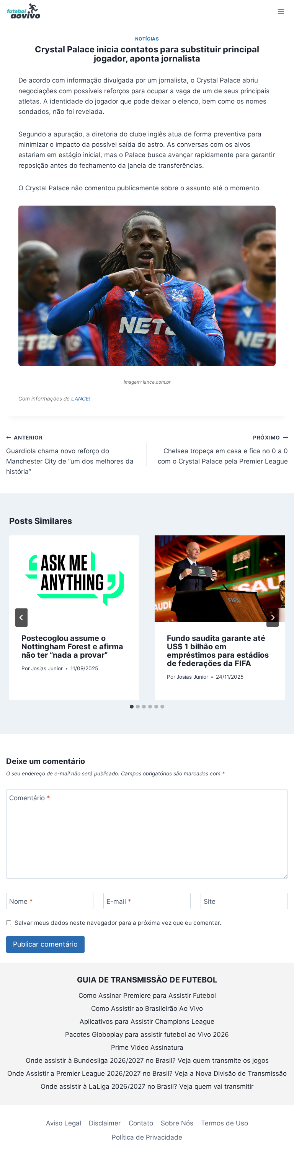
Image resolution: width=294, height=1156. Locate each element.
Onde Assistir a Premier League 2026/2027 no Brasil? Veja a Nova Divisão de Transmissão (147, 1073)
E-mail (118, 901)
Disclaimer (105, 1123)
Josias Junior (47, 668)
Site (210, 901)
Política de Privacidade (147, 1137)
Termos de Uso (224, 1123)
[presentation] (74, 578)
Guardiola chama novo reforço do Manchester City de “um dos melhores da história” (70, 455)
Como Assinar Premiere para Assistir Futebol (147, 995)
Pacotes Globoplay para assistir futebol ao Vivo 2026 (147, 1034)
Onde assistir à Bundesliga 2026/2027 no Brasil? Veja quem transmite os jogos (147, 1060)
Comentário (29, 798)
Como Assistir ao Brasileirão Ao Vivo (147, 1008)
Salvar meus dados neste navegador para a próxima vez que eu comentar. (118, 922)
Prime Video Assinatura (147, 1047)
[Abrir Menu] (281, 11)
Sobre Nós (177, 1123)
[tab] (132, 707)
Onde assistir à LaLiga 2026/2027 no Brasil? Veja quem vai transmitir (147, 1086)
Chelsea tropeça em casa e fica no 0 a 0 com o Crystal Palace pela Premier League (223, 450)
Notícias (147, 39)
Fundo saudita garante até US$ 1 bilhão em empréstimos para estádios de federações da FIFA (218, 651)
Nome (21, 901)
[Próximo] (272, 617)
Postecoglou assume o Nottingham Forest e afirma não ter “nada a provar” (72, 647)
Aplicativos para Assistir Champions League (147, 1021)
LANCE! (80, 399)
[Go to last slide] (21, 617)
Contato (141, 1123)
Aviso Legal (63, 1123)
